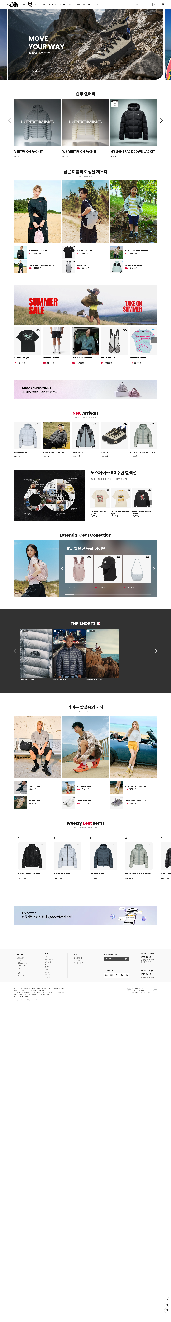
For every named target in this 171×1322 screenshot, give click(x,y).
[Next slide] (154, 340)
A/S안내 (47, 970)
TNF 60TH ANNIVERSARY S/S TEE (100, 512)
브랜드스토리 (20, 958)
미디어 (18, 971)
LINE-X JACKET (78, 452)
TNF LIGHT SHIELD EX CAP (103, 585)
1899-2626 (146, 974)
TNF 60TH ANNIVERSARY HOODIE (141, 512)
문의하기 (47, 967)
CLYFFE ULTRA (34, 786)
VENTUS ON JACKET (97, 873)
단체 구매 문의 (49, 960)
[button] (9, 120)
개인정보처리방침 (18, 996)
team (18, 968)
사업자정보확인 (41, 990)
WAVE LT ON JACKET (22, 452)
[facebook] (116, 975)
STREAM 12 (69, 585)
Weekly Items (85, 823)
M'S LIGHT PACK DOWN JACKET (55, 452)
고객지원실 (48, 962)
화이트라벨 (77, 961)
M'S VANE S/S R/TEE (84, 250)
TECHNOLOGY (21, 965)
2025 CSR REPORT (22, 963)
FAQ (46, 965)
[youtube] (126, 975)
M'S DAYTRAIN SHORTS (51, 358)
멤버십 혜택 (48, 977)
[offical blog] (106, 975)
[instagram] (121, 975)
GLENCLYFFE (105, 452)
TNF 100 (19, 973)
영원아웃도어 (78, 958)
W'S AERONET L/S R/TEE (38, 250)
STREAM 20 (81, 265)
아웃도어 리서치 (78, 963)
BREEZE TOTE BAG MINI (131, 585)
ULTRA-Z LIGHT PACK (108, 358)
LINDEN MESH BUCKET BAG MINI (41, 265)
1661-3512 (146, 957)
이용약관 (47, 975)
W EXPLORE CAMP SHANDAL (136, 786)
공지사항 (47, 972)
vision (19, 961)
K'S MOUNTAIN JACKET (134, 265)
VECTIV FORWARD (84, 786)
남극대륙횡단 (20, 976)
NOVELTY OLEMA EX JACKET (29, 873)
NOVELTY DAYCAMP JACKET (82, 358)
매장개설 (47, 957)
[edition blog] (111, 975)
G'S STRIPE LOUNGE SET (138, 358)
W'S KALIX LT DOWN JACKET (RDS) (143, 452)
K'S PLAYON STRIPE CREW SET (136, 250)
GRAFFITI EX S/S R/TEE (21, 358)
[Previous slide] (62, 568)
